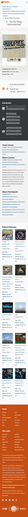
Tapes (3, 444)
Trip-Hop (17, 422)
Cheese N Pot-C (6, 194)
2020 (19, 285)
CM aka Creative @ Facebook (9, 201)
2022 (14, 91)
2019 (6, 322)
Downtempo (18, 415)
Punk (16, 417)
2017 (19, 320)
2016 (19, 388)
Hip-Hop (4, 420)
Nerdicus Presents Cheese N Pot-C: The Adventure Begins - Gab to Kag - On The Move (7, 281)
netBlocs (17, 425)
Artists (4, 415)
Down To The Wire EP (7, 316)
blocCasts (4, 434)
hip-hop (16, 89)
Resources (17, 442)
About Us (4, 447)
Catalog (4, 412)
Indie (16, 412)
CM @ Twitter (21, 201)
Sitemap (17, 444)
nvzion (8, 490)
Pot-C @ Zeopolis (6, 209)
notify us (11, 179)
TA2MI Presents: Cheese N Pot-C (19, 382)
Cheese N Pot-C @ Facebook (9, 196)
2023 (6, 252)
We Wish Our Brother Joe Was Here (6, 348)
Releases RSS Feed (19, 449)
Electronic (17, 420)
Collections (5, 442)
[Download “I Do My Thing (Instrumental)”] (7, 88)
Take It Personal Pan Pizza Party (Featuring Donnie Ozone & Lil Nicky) (20, 349)
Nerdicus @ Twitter (19, 212)
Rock (3, 425)
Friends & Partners (19, 439)
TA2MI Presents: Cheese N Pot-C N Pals (7, 383)
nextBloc (17, 434)
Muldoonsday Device (18, 278)
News (3, 439)
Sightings (17, 436)
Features (4, 436)
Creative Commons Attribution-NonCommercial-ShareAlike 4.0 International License (13, 152)
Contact (4, 449)
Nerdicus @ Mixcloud (7, 212)
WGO (16, 314)
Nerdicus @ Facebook (8, 214)
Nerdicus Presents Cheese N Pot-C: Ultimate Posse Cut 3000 (20, 245)
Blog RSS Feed (18, 447)
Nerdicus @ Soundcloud (18, 209)
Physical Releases (6, 417)
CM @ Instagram (6, 204)
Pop (3, 422)
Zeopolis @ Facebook (7, 199)
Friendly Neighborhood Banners (6, 244)
